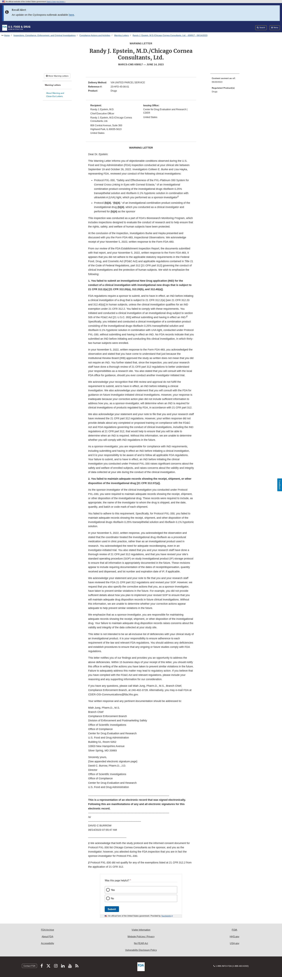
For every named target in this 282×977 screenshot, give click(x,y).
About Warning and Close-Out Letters (55, 95)
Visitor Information (141, 930)
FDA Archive (47, 930)
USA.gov (234, 943)
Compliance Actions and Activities (94, 35)
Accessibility (47, 943)
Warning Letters (121, 35)
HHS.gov (234, 936)
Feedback (279, 484)
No (112, 898)
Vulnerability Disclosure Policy (141, 950)
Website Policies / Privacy (141, 936)
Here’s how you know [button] (55, 2)
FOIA (234, 930)
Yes (113, 890)
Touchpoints (166, 916)
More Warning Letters (58, 76)
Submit (112, 909)
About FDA (47, 936)
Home (7, 35)
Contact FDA (29, 966)
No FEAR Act (141, 943)
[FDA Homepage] (16, 27)
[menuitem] (224, 81)
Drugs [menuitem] (214, 91)
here (71, 14)
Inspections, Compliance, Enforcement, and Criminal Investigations (45, 35)
